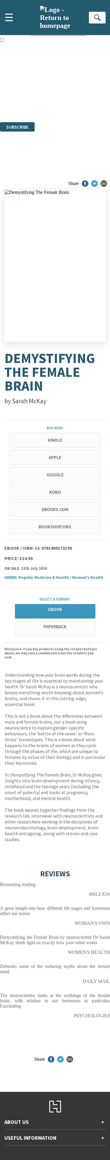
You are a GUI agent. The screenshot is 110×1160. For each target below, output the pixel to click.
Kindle (55, 440)
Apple (55, 457)
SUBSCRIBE (17, 127)
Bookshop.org (55, 526)
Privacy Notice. (14, 103)
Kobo (55, 492)
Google (55, 475)
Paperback (55, 626)
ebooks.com (55, 509)
